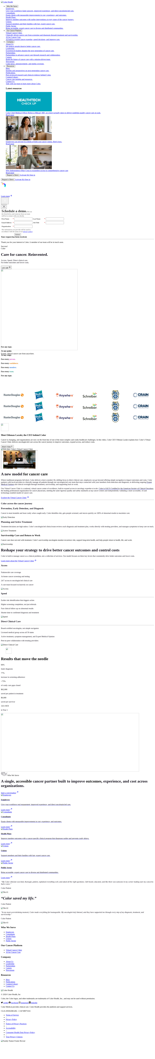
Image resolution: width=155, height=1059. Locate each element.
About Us (9, 962)
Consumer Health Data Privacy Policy (20, 1032)
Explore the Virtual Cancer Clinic (14, 498)
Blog (8, 980)
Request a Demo (13, 175)
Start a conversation (8, 793)
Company (10, 42)
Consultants (10, 934)
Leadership (10, 964)
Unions (8, 939)
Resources (10, 66)
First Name (8, 219)
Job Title (39, 223)
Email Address (8, 223)
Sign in (32, 175)
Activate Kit (24, 175)
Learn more (5, 196)
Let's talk (5, 268)
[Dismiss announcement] (5, 200)
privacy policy (28, 231)
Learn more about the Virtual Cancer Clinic (17, 561)
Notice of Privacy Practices (16, 1024)
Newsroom (10, 970)
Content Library (12, 984)
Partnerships (10, 966)
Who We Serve (12, 6)
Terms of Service (12, 1015)
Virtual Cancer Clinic (14, 950)
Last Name (39, 219)
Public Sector (11, 941)
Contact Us (10, 986)
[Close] (4, 206)
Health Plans (11, 936)
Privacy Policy (11, 1019)
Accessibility (11, 1028)
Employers (10, 932)
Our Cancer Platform (14, 31)
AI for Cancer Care (13, 952)
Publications (10, 982)
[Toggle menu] (2, 182)
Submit (17, 234)
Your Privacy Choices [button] (14, 1037)
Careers (9, 968)
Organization (8, 226)
